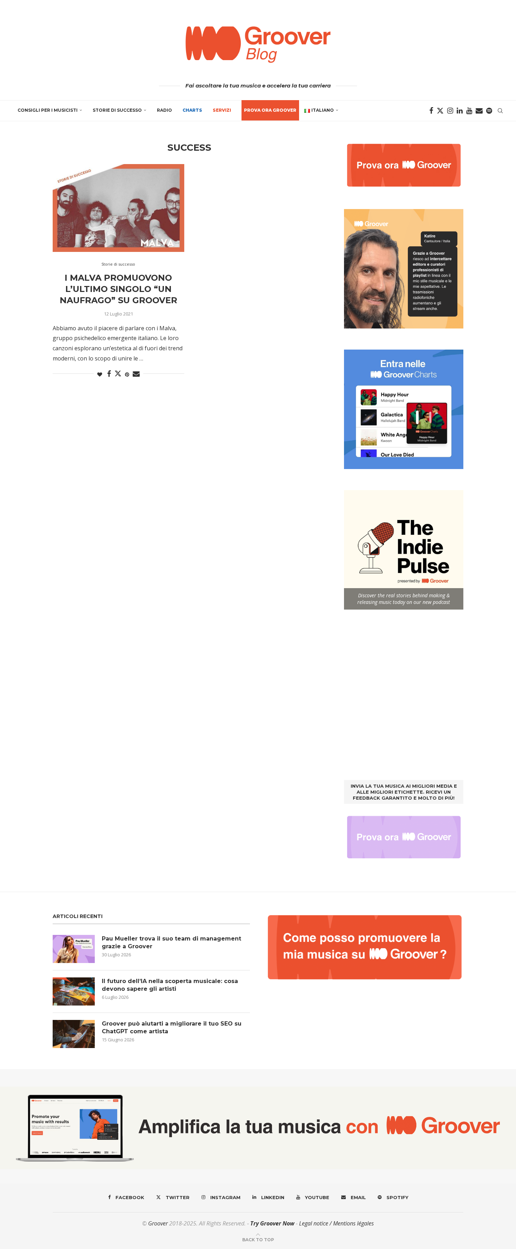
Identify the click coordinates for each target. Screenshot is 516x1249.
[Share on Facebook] (109, 374)
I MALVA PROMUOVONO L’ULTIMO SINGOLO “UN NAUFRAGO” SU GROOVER (118, 289)
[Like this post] (99, 374)
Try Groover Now (272, 1223)
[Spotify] (489, 110)
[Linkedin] (460, 110)
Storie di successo (117, 110)
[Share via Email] (136, 374)
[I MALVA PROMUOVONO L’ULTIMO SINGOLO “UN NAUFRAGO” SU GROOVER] (118, 208)
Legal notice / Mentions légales (336, 1223)
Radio (164, 110)
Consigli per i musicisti (48, 110)
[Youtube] (469, 110)
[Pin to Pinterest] (127, 374)
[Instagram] (450, 110)
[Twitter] (440, 110)
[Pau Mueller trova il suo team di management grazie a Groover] (74, 949)
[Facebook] (431, 110)
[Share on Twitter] (117, 373)
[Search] (500, 110)
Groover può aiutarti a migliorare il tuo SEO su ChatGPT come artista (172, 1027)
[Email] (479, 110)
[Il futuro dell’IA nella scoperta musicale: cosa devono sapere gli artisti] (74, 991)
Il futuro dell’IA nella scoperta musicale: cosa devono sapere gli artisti (170, 985)
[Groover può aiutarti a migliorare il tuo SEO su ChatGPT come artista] (74, 1034)
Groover (158, 1223)
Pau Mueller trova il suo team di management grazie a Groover (171, 942)
